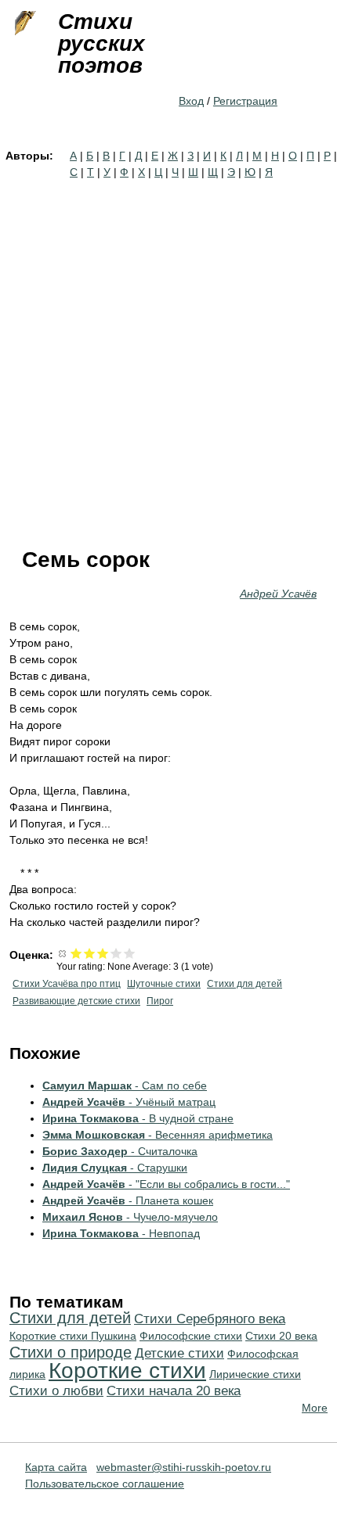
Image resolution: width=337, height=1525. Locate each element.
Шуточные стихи (164, 983)
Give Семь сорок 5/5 (129, 953)
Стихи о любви (56, 1390)
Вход (191, 101)
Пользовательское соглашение (104, 1483)
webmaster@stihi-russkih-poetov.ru (183, 1467)
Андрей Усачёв (278, 593)
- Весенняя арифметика (157, 1134)
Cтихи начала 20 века (174, 1390)
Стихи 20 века (281, 1335)
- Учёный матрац (129, 1102)
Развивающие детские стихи (76, 1001)
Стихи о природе (70, 1352)
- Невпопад (121, 1233)
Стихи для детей (244, 983)
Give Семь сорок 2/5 (89, 953)
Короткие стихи (127, 1370)
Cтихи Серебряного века (209, 1319)
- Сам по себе (124, 1085)
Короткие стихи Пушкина (72, 1335)
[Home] (23, 23)
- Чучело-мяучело (130, 1217)
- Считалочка (119, 1151)
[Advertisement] (168, 356)
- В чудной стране (138, 1118)
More (315, 1407)
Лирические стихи (255, 1374)
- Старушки (114, 1167)
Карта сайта (56, 1467)
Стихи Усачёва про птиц (67, 983)
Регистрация (245, 101)
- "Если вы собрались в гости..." (166, 1184)
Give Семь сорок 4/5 (116, 953)
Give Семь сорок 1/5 (76, 953)
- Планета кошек (127, 1200)
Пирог (160, 1001)
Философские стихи (191, 1335)
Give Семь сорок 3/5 (103, 953)
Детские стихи (179, 1353)
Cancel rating (63, 953)
